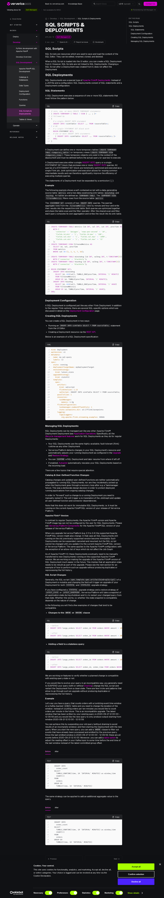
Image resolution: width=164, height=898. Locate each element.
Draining (88, 685)
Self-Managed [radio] (31, 10)
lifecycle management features (59, 436)
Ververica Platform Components (64, 525)
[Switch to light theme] (139, 4)
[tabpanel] (83, 773)
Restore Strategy (60, 455)
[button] (105, 3)
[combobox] (125, 3)
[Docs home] (46, 18)
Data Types (24, 85)
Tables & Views (25, 119)
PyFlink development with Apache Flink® (26, 49)
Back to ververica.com (54, 4)
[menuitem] (23, 24)
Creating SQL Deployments (61, 315)
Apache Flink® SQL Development (27, 70)
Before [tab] (48, 751)
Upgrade (117, 452)
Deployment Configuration (24, 92)
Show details (133, 893)
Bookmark (99, 42)
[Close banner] (160, 864)
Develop (53, 18)
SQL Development (67, 18)
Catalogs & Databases (23, 78)
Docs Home (16, 19)
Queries (22, 105)
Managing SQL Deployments (62, 426)
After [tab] (57, 751)
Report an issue (82, 42)
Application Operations (85, 433)
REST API (90, 332)
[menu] (23, 81)
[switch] (73, 893)
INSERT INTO (88, 162)
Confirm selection (136, 874)
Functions (23, 100)
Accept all (136, 867)
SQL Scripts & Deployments (25, 112)
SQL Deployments (59, 75)
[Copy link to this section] (65, 48)
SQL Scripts (54, 49)
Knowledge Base (75, 4)
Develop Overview (23, 57)
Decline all (136, 882)
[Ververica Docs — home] (19, 3)
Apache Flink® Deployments (96, 80)
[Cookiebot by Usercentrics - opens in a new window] (16, 893)
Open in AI (63, 42)
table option (110, 737)
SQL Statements (55, 90)
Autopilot (63, 463)
